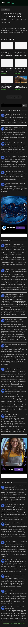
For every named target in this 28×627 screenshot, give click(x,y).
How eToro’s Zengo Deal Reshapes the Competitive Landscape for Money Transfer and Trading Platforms (15, 391)
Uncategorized (5, 9)
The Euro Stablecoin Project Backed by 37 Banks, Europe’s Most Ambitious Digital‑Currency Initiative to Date (16, 271)
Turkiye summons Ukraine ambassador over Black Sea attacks (7, 63)
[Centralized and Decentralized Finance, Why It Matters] (2, 184)
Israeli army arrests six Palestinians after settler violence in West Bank (21, 63)
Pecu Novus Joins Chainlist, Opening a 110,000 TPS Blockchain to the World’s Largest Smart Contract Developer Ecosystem (15, 321)
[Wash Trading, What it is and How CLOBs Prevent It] (2, 157)
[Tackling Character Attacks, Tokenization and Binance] (2, 144)
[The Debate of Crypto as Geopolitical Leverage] (2, 172)
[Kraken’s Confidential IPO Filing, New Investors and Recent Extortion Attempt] (2, 416)
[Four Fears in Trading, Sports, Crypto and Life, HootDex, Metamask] (2, 608)
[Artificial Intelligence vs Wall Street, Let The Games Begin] (2, 591)
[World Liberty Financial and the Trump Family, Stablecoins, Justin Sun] (2, 129)
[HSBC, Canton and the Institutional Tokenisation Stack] (2, 346)
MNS (6, 3)
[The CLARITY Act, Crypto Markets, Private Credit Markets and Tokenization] (2, 115)
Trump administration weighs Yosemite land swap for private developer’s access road (21, 45)
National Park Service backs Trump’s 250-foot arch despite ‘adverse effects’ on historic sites (7, 45)
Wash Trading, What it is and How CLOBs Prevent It (16, 156)
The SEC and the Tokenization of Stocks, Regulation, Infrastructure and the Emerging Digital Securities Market (14, 296)
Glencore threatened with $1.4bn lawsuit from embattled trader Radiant (21, 79)
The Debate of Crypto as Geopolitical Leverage (15, 171)
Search (2, 103)
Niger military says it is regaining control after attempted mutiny (7, 79)
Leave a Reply (14, 97)
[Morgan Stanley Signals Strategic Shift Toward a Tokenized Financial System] (2, 369)
